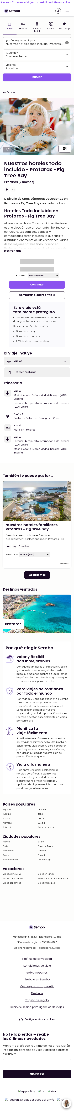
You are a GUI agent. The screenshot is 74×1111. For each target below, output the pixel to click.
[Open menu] (67, 11)
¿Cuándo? (12, 52)
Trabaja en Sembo (37, 979)
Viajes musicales (46, 883)
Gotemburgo (44, 859)
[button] (37, 361)
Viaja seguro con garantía (37, 986)
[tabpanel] (37, 59)
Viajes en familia (46, 874)
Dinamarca (43, 809)
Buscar (37, 77)
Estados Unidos (46, 827)
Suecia (41, 823)
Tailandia (7, 827)
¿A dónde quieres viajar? (20, 40)
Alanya (6, 842)
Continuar (37, 285)
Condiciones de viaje (37, 965)
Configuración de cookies (39, 1019)
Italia (40, 814)
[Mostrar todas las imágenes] (65, 148)
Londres (42, 851)
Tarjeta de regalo (37, 1000)
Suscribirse (37, 1074)
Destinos (37, 993)
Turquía (7, 814)
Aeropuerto (21, 275)
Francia (6, 818)
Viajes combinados (13, 878)
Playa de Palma (46, 846)
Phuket (41, 855)
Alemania (8, 823)
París (5, 846)
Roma (6, 855)
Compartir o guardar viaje (37, 295)
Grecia (41, 818)
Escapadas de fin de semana (53, 878)
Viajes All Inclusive (12, 874)
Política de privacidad (37, 959)
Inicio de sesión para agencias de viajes (37, 1007)
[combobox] (34, 44)
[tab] (10, 27)
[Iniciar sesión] (58, 11)
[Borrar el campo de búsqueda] (67, 43)
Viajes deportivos (12, 883)
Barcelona (8, 851)
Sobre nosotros (37, 972)
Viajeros (10, 64)
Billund (41, 842)
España (7, 809)
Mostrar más (12, 251)
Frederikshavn (10, 859)
